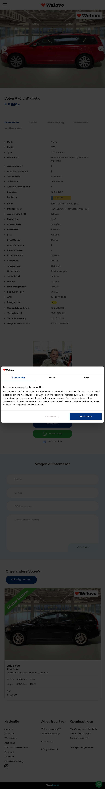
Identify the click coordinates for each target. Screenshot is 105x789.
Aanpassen (50, 416)
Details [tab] (52, 377)
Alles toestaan (85, 416)
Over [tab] (86, 377)
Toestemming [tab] (18, 377)
